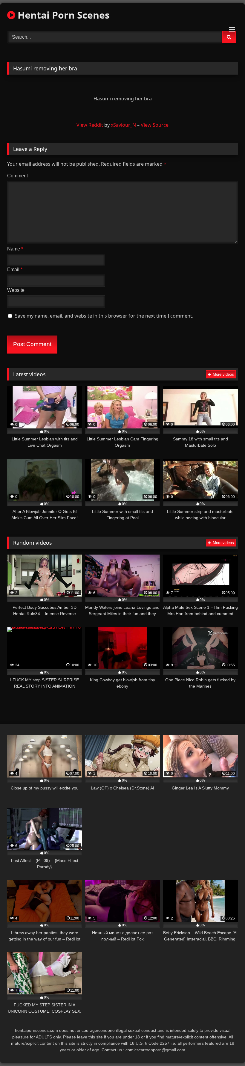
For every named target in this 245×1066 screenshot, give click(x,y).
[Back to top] (226, 1048)
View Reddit (89, 125)
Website (15, 290)
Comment (17, 175)
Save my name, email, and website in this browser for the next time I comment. (104, 315)
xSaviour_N (123, 125)
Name (15, 248)
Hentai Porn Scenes (62, 14)
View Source (155, 125)
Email (14, 269)
